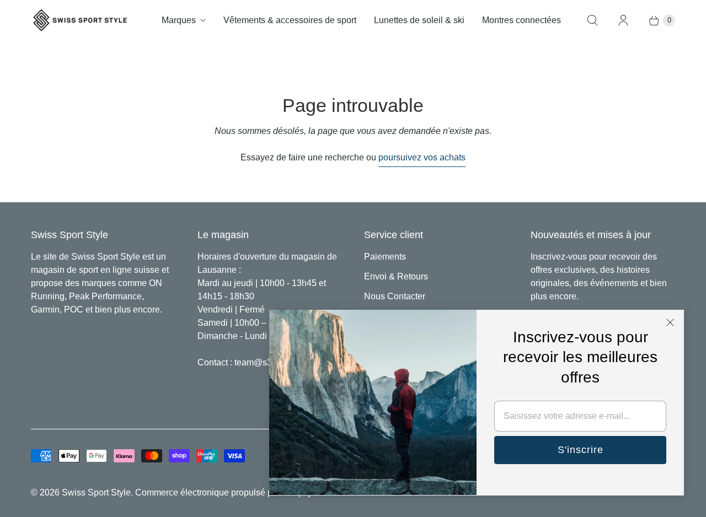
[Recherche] (592, 20)
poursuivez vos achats (422, 157)
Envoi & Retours (396, 276)
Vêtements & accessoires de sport (289, 20)
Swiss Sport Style (96, 492)
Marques (179, 20)
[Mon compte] (623, 20)
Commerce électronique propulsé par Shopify (223, 492)
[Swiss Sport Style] (80, 20)
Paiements (385, 256)
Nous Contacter (394, 296)
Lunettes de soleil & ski (419, 20)
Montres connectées (521, 20)
